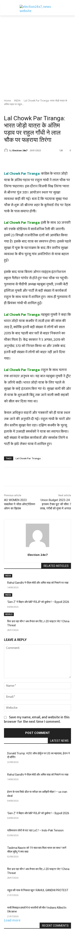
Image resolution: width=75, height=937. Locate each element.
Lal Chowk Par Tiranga (28, 458)
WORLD (9, 614)
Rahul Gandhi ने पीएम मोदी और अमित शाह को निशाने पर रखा (37, 582)
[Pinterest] (39, 161)
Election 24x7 (19, 150)
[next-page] (8, 633)
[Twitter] (30, 161)
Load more (12, 920)
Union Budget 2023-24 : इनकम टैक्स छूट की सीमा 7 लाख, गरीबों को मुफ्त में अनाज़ (55, 504)
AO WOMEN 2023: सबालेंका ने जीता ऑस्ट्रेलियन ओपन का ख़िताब (19, 504)
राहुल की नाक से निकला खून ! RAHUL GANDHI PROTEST (37, 890)
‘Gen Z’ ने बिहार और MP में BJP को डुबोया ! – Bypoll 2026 (38, 601)
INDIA (17, 100)
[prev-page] (5, 633)
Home (7, 100)
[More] (57, 161)
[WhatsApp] (48, 161)
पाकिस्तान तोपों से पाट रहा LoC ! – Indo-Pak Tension (35, 830)
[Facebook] (21, 161)
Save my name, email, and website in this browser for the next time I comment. (37, 719)
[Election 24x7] (6, 150)
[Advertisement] (37, 54)
